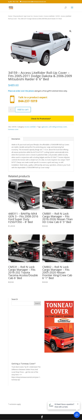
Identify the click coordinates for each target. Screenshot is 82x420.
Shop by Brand (18, 16)
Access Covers (38, 16)
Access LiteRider (49, 16)
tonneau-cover (13, 129)
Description (16, 139)
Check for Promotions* (41, 118)
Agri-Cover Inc (28, 16)
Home (10, 16)
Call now (41, 99)
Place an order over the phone (21, 91)
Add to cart (23, 109)
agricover (44, 127)
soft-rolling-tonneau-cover (58, 127)
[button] (70, 31)
